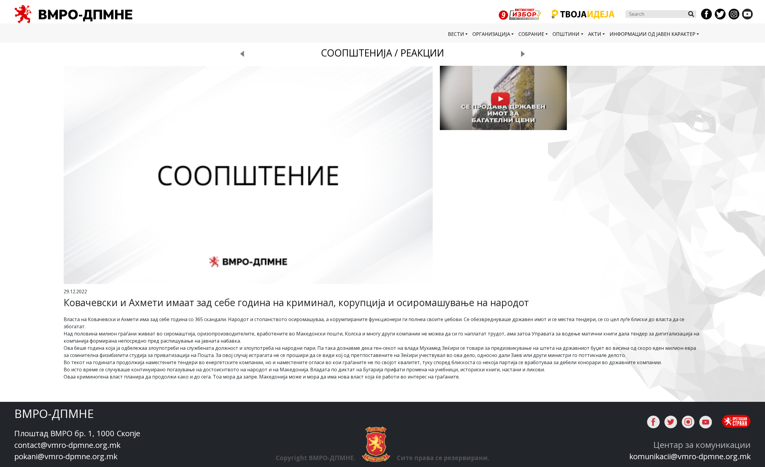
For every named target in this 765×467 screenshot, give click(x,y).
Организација (491, 34)
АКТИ (594, 34)
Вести (456, 34)
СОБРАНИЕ (531, 34)
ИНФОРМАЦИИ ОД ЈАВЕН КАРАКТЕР (652, 34)
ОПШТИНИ (566, 34)
